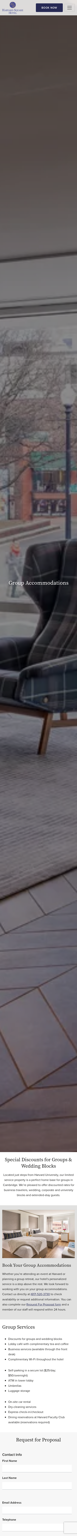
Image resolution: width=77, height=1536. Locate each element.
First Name (9, 1461)
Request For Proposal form (43, 1304)
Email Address (11, 1502)
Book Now (49, 8)
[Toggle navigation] (69, 7)
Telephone (9, 1519)
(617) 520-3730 (40, 1294)
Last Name (9, 1478)
